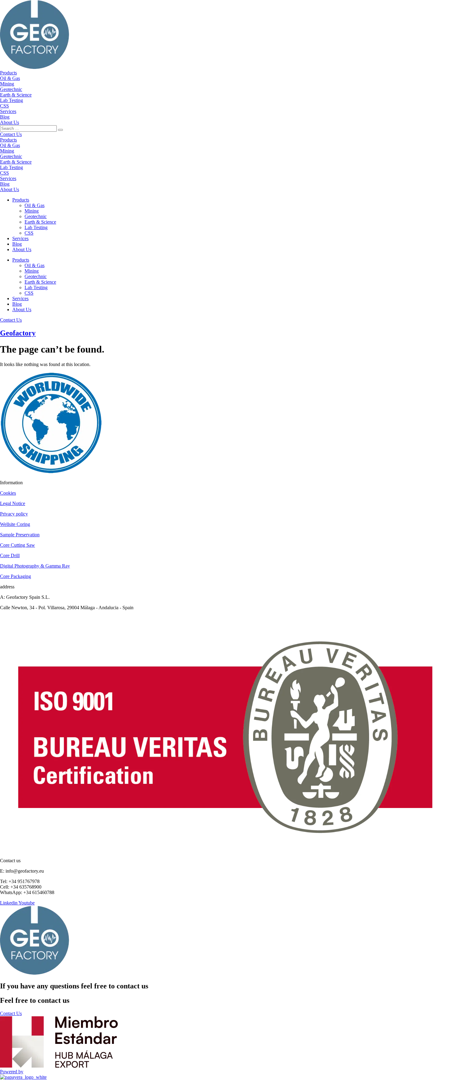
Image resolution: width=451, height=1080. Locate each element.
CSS (29, 233)
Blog (17, 244)
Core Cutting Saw (17, 545)
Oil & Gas (34, 205)
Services (20, 238)
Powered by (11, 1071)
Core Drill (10, 555)
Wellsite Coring (15, 524)
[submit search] (60, 130)
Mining (32, 210)
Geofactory (18, 333)
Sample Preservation (20, 534)
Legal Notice (12, 503)
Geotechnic (36, 216)
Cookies (8, 493)
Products (20, 199)
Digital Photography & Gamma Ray (35, 565)
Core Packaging (15, 576)
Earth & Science (40, 222)
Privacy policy (14, 513)
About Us (21, 249)
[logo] (34, 67)
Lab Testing (36, 227)
